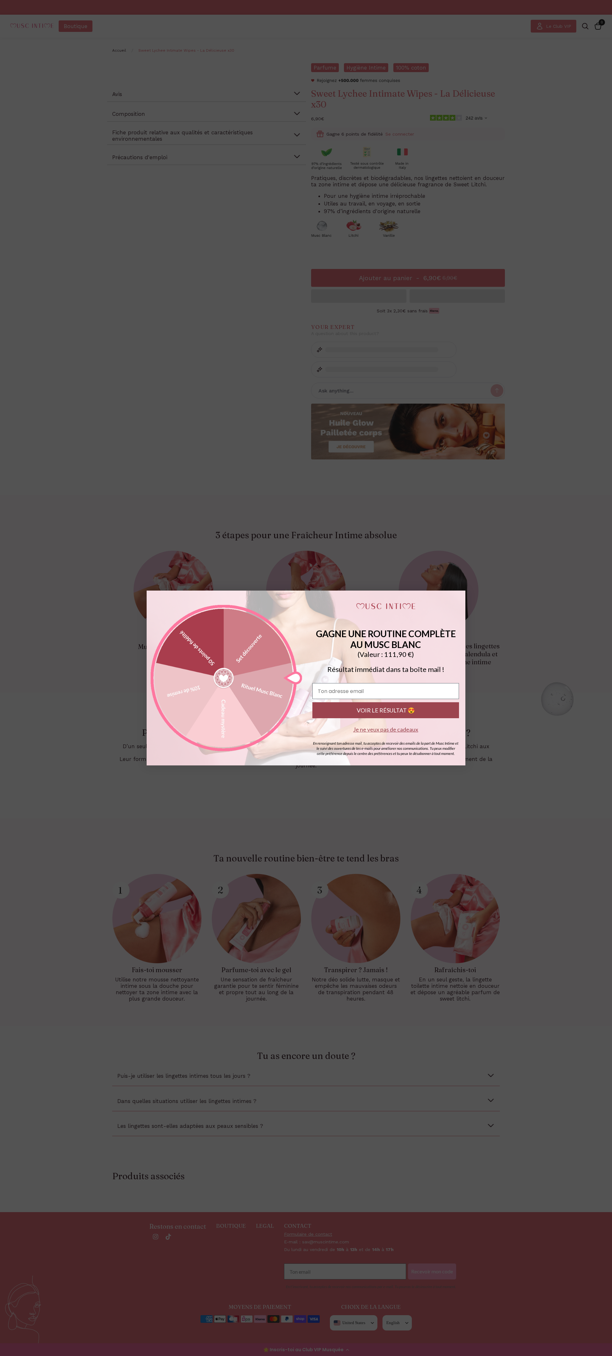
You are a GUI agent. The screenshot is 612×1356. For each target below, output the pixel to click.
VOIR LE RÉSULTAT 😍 (386, 710)
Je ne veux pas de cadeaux (385, 729)
